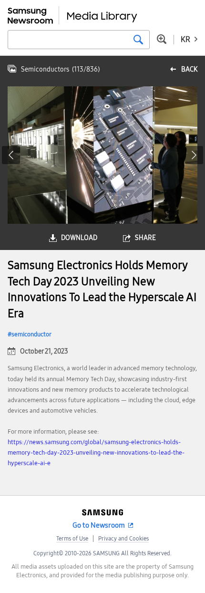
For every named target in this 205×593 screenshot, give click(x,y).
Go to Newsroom (98, 525)
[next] (194, 155)
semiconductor (31, 334)
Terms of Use (72, 538)
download (79, 238)
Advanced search (161, 39)
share (145, 238)
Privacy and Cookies (123, 538)
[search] (138, 39)
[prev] (11, 155)
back (189, 69)
